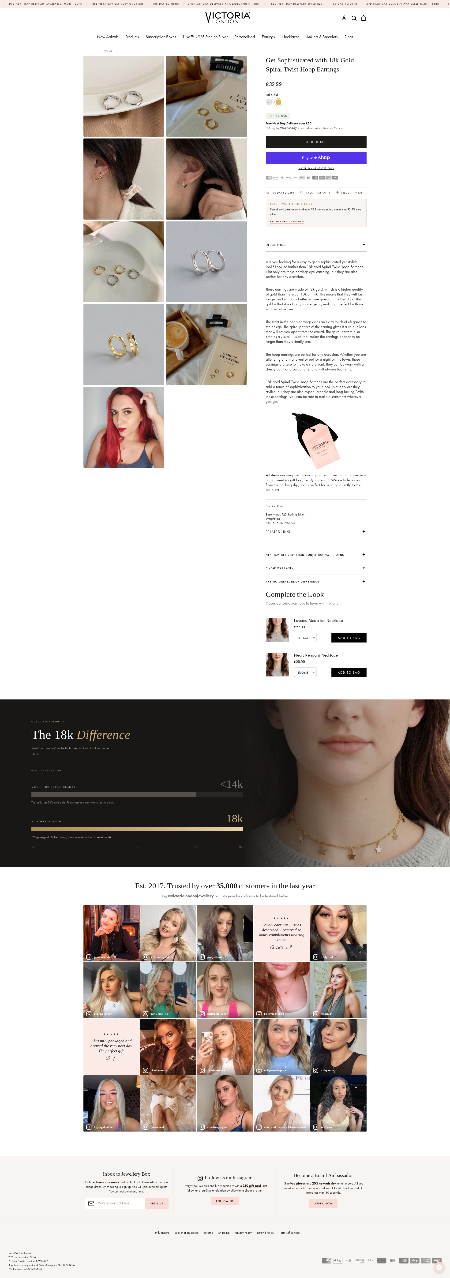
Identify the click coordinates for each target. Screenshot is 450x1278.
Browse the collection (287, 221)
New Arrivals (107, 36)
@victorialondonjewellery (191, 895)
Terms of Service (289, 1232)
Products (132, 36)
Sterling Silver (269, 102)
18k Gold (278, 102)
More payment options (316, 168)
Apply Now (323, 1203)
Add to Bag (349, 638)
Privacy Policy (243, 1232)
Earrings (268, 36)
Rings (349, 36)
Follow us (225, 1201)
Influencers (162, 1232)
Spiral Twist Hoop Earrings (342, 266)
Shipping (223, 1232)
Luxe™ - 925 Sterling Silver (205, 36)
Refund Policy (265, 1232)
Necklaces (290, 36)
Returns (208, 1232)
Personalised (245, 36)
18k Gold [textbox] (302, 638)
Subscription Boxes (161, 36)
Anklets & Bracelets (322, 36)
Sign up (156, 1203)
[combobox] (305, 637)
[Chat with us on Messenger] (439, 1267)
